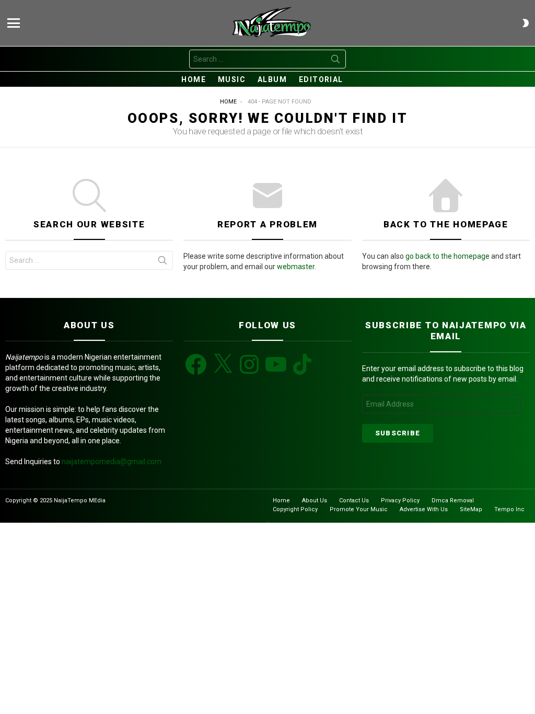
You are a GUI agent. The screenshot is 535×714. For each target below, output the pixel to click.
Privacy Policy (400, 500)
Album (272, 79)
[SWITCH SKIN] (525, 23)
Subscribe (398, 433)
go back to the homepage (447, 256)
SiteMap (471, 509)
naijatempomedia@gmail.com (111, 461)
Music (232, 79)
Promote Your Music (359, 509)
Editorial (321, 79)
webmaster (296, 266)
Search (335, 61)
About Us (314, 500)
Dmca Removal (453, 500)
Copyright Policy (295, 509)
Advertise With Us (424, 509)
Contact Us (354, 500)
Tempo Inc (509, 509)
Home (193, 79)
